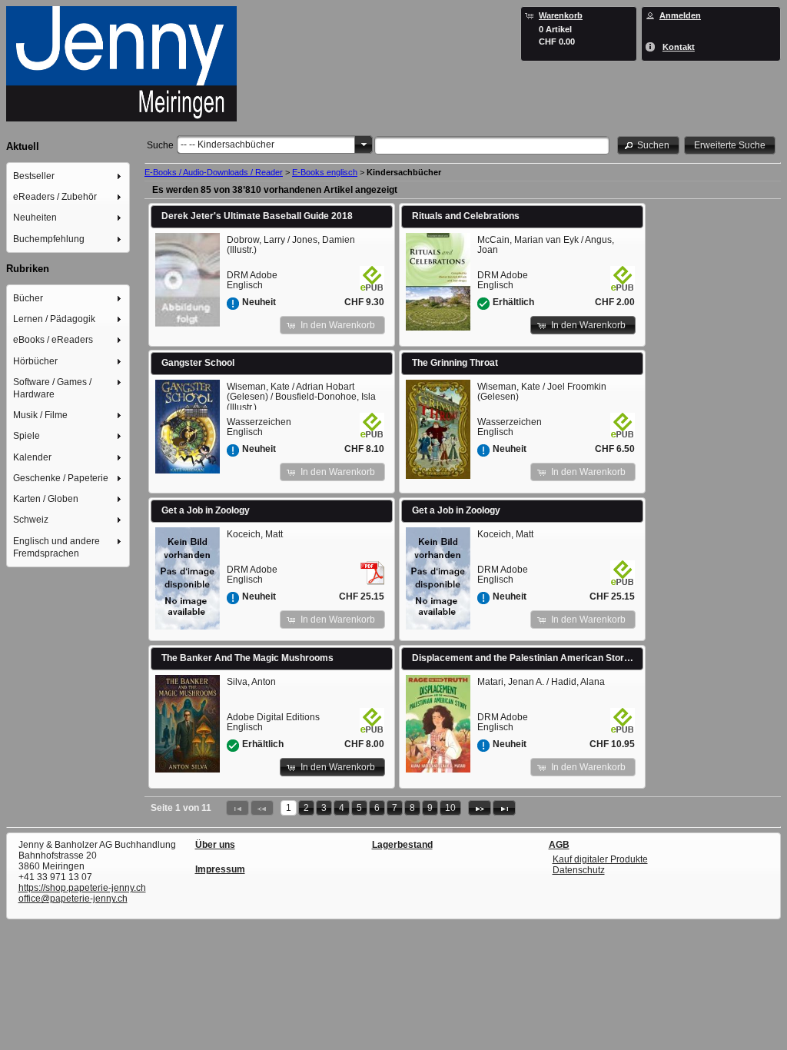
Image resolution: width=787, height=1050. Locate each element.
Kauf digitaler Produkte (600, 859)
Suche (160, 145)
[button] (648, 145)
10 (450, 807)
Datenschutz (579, 870)
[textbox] (491, 145)
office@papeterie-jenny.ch (73, 898)
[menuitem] (68, 175)
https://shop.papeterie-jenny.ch (82, 887)
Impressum (220, 869)
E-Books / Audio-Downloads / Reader (213, 172)
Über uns (215, 844)
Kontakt (678, 47)
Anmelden (680, 15)
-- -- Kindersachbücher (227, 144)
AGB (559, 844)
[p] (479, 808)
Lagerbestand (402, 844)
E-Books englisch (324, 172)
